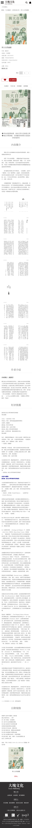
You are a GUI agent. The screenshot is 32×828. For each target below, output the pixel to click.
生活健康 (8, 10)
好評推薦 (19, 86)
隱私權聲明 (12, 803)
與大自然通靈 (16, 771)
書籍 (2, 10)
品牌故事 (9, 795)
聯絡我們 (26, 803)
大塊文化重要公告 (20, 810)
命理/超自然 (15, 10)
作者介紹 (13, 86)
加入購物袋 (13, 80)
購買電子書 (4, 68)
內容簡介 (6, 86)
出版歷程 (15, 795)
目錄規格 (25, 86)
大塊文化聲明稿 (11, 810)
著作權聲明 (22, 795)
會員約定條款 (19, 803)
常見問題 (5, 803)
